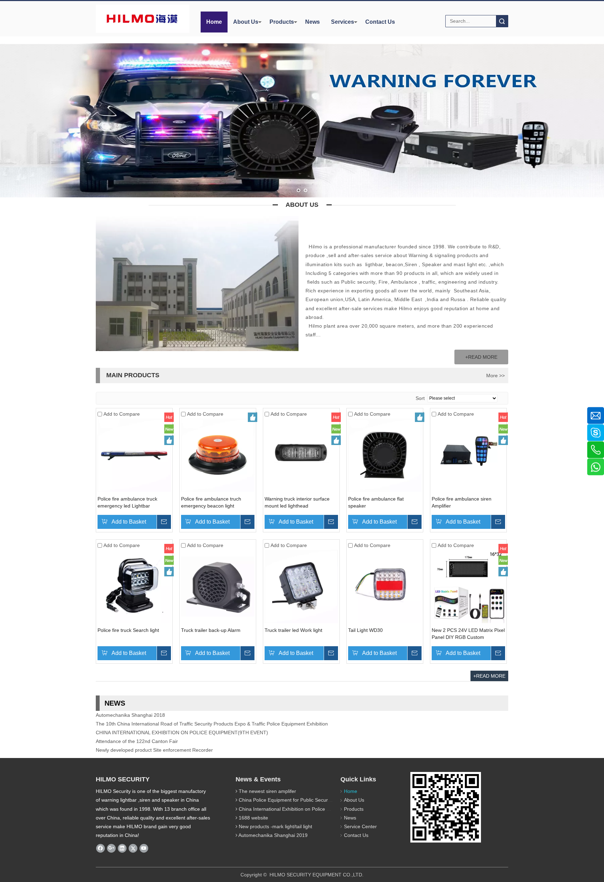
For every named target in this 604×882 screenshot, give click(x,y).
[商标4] (142, 19)
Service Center (360, 826)
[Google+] (111, 848)
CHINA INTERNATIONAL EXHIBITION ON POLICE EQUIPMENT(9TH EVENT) (182, 723)
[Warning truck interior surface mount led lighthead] (301, 455)
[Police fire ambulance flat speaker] (385, 455)
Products (281, 22)
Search (502, 21)
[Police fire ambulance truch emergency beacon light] (217, 455)
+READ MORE (481, 357)
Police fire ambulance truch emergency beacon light (211, 502)
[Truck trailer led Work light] (301, 586)
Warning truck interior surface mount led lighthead (297, 502)
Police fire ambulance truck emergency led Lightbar (127, 502)
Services (342, 22)
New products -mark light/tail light (275, 826)
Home (214, 22)
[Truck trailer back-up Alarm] (217, 586)
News (312, 22)
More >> (495, 375)
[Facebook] (100, 848)
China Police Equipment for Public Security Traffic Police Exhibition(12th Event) (325, 800)
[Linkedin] (122, 848)
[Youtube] (143, 848)
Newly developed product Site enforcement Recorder (154, 741)
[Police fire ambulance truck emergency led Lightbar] (134, 455)
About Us (245, 22)
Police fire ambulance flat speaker (376, 502)
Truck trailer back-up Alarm (210, 630)
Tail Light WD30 (365, 630)
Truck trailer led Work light (293, 630)
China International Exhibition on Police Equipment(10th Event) (308, 809)
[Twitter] (133, 848)
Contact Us (380, 22)
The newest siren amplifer (267, 791)
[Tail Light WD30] (385, 586)
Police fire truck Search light (128, 630)
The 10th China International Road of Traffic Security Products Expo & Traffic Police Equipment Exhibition (212, 714)
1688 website (253, 818)
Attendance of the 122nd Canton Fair (137, 732)
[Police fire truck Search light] (134, 586)
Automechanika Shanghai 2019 (273, 835)
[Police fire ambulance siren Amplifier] (468, 455)
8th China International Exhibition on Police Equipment (156, 749)
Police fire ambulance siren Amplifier (461, 502)
